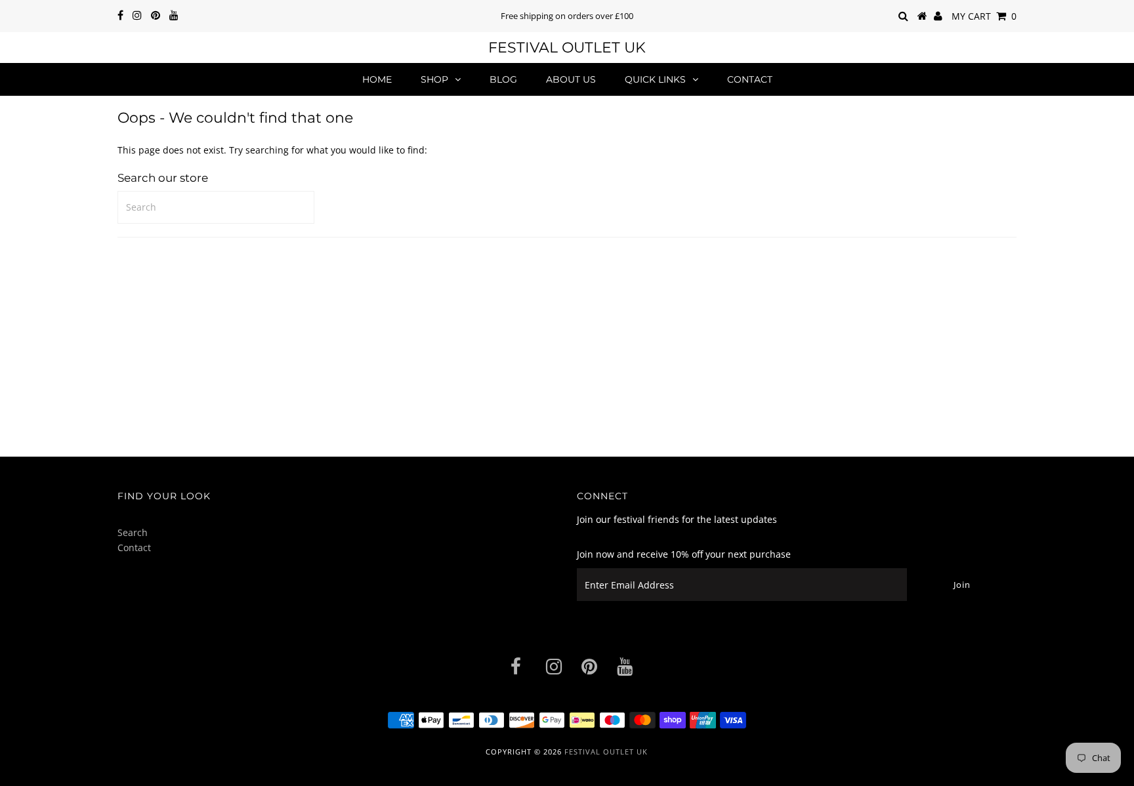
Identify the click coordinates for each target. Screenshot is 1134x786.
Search (132, 532)
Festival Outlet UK (567, 47)
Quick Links (655, 79)
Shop (434, 79)
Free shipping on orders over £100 (567, 16)
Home (377, 79)
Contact (749, 79)
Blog (503, 79)
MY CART (984, 16)
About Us (571, 79)
